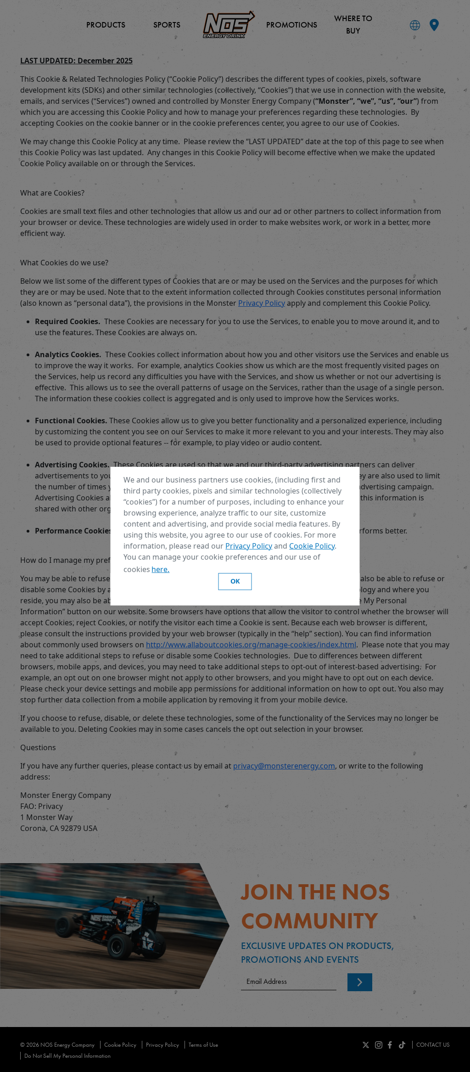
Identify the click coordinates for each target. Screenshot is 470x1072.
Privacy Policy (248, 545)
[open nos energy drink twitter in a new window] (365, 1044)
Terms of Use (203, 1045)
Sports (166, 24)
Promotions (291, 24)
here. (160, 569)
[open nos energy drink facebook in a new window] (390, 1044)
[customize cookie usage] (180, 571)
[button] (174, 570)
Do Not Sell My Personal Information (67, 1056)
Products (105, 24)
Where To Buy (353, 24)
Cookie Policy (312, 545)
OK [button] (235, 581)
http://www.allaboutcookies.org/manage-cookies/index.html (251, 645)
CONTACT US (433, 1045)
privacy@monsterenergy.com (284, 766)
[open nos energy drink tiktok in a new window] (402, 1044)
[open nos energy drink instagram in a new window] (378, 1044)
